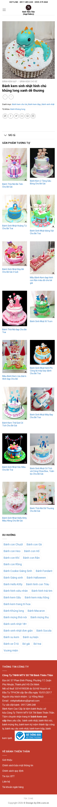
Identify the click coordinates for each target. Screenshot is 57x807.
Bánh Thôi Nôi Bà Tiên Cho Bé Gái (12, 185)
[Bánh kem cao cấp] (28, 10)
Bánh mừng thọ (40, 617)
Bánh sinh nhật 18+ (15, 624)
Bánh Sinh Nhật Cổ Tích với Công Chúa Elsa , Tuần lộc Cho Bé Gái (42, 471)
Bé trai (37, 643)
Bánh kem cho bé (28, 81)
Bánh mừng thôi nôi (15, 617)
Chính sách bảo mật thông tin (17, 765)
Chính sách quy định (12, 770)
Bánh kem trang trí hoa (17, 604)
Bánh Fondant (44, 570)
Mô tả (12, 135)
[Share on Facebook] (10, 116)
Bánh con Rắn (31, 557)
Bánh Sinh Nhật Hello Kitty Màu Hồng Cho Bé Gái (14, 519)
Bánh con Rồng (13, 564)
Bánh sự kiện (30, 637)
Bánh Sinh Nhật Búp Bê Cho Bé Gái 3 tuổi (13, 270)
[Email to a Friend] (21, 116)
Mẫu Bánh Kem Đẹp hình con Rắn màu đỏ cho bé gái (41, 280)
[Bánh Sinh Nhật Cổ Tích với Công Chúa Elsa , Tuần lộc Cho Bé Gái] (42, 449)
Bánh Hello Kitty (13, 584)
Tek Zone (28, 798)
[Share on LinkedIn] (33, 116)
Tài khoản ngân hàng (13, 787)
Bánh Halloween (36, 577)
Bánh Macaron (36, 610)
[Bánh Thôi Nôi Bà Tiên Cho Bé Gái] (14, 164)
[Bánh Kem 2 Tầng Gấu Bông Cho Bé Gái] (42, 163)
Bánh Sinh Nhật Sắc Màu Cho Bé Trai (14, 468)
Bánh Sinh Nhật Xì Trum (41, 321)
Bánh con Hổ (31, 551)
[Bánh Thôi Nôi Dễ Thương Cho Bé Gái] (42, 493)
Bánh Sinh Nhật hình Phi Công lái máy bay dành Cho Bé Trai (41, 371)
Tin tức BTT (8, 776)
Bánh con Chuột (13, 544)
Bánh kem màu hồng (37, 597)
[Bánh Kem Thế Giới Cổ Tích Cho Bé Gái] (14, 403)
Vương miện (11, 650)
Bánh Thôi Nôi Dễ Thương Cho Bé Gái (42, 509)
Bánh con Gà (34, 544)
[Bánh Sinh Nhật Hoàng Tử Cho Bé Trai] (14, 209)
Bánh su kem (11, 637)
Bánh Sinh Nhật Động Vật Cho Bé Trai (42, 232)
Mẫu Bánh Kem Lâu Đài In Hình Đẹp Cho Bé (14, 377)
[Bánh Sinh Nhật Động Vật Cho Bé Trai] (42, 211)
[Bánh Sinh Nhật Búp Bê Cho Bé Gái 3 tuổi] (14, 253)
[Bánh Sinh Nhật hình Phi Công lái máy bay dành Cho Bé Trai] (42, 352)
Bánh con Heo (12, 551)
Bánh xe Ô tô (11, 643)
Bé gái (26, 643)
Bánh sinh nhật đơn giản (18, 630)
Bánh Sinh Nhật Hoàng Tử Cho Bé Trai (14, 227)
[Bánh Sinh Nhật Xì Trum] (42, 304)
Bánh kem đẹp (9, 81)
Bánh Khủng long (17, 109)
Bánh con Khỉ (11, 557)
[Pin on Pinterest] (27, 116)
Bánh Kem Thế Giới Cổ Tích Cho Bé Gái (12, 424)
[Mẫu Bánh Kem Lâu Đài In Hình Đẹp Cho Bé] (14, 356)
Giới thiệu (7, 760)
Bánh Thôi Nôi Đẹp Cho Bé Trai (14, 330)
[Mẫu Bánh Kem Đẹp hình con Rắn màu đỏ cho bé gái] (42, 257)
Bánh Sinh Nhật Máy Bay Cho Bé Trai (41, 416)
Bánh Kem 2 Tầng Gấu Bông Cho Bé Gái (40, 182)
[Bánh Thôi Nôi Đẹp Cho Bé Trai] (14, 308)
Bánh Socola (43, 630)
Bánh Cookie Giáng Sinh (18, 570)
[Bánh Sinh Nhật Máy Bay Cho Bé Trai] (42, 399)
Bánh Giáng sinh (13, 577)
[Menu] (4, 10)
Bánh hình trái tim (42, 590)
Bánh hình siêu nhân (16, 590)
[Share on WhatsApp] (5, 116)
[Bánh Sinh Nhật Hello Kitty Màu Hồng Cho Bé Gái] (14, 498)
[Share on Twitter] (16, 116)
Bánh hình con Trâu (37, 584)
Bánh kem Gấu (12, 597)
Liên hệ (6, 781)
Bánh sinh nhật (48, 104)
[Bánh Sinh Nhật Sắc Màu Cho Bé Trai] (14, 448)
